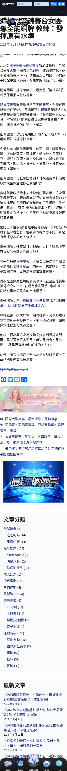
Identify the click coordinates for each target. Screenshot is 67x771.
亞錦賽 (10, 425)
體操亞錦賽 (8, 105)
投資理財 (9, 581)
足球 (10, 666)
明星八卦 (13, 561)
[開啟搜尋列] (44, 21)
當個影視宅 (15, 568)
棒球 (10, 653)
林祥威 (21, 262)
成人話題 (9, 574)
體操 (13, 431)
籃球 (10, 659)
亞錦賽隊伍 (46, 425)
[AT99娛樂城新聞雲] (16, 21)
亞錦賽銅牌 (26, 425)
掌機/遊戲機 (15, 620)
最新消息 (34, 419)
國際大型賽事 (15, 419)
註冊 (61, 3)
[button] (63, 12)
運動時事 (50, 419)
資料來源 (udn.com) (14, 369)
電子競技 (13, 627)
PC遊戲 (12, 607)
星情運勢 (9, 587)
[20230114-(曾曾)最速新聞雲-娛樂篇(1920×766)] (33, 399)
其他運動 (13, 640)
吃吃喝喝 (13, 535)
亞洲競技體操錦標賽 (21, 66)
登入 (53, 3)
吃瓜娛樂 (9, 548)
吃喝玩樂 (9, 529)
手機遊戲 (13, 614)
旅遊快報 (13, 542)
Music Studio (15, 555)
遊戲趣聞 (9, 600)
